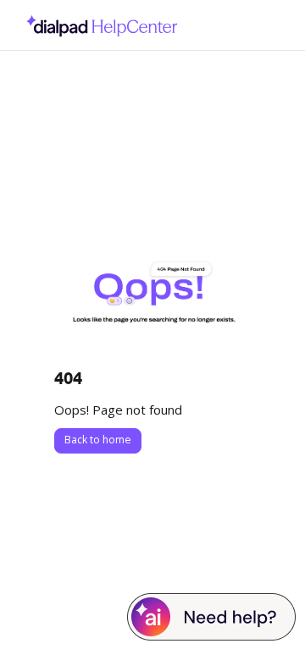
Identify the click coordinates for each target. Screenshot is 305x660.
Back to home (97, 439)
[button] (267, 618)
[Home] (97, 25)
